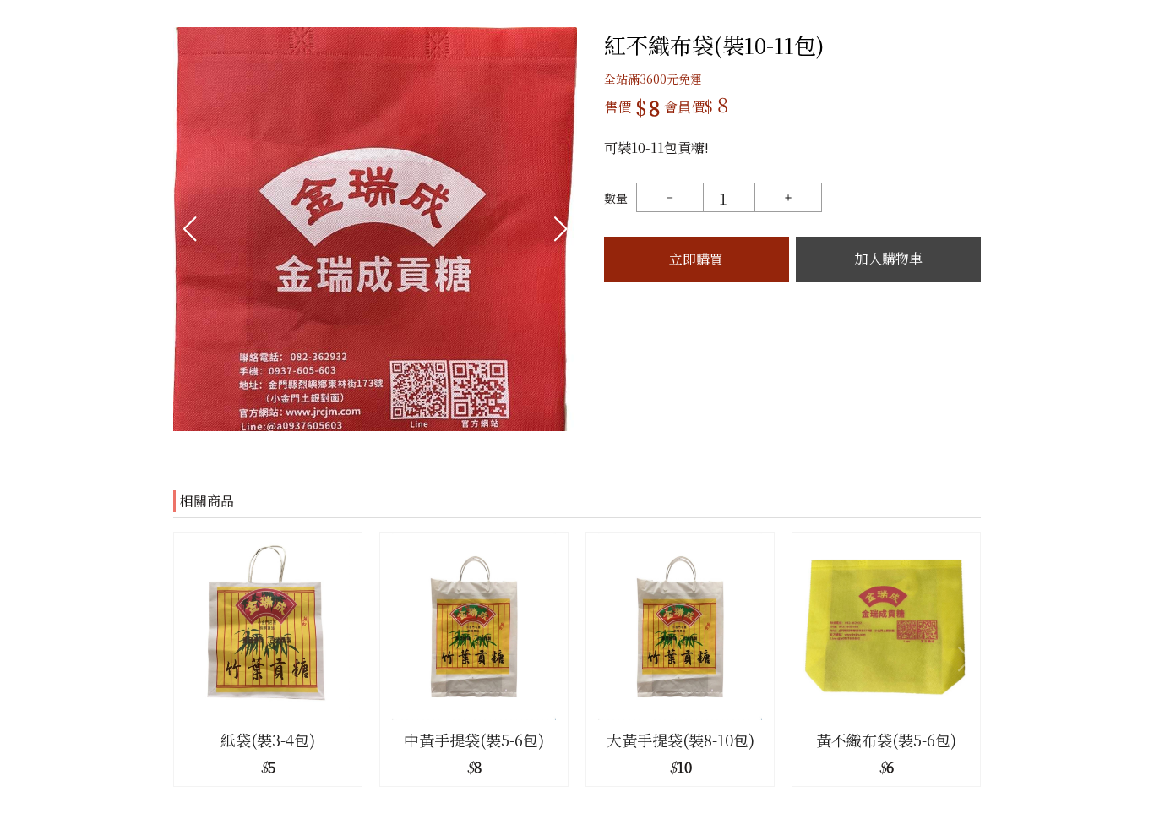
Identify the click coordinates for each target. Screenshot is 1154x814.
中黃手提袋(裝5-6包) (474, 740)
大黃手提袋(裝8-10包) (680, 740)
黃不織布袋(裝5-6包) (886, 740)
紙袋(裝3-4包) (267, 740)
